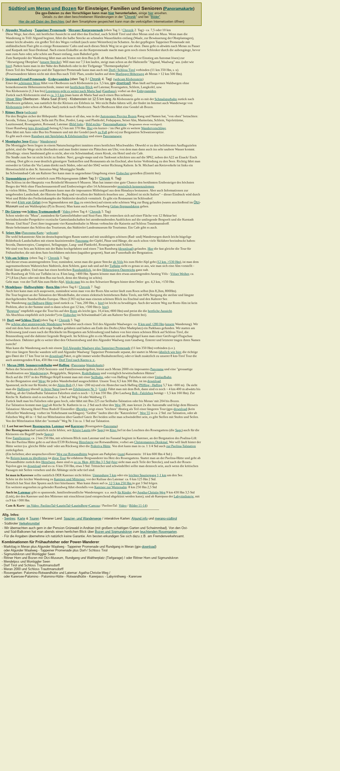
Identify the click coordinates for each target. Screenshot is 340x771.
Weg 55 (145, 413)
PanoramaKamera (114, 124)
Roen (73, 311)
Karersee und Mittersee (69, 479)
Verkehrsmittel (29, 523)
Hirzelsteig (86, 442)
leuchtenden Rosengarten (158, 532)
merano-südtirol (166, 518)
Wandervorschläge (153, 128)
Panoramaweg (112, 136)
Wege (42, 381)
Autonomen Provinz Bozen (118, 116)
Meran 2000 (15, 365)
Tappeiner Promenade (50, 30)
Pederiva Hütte (101, 446)
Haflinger (23, 389)
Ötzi (197, 202)
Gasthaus (109, 91)
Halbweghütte (34, 287)
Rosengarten (41, 426)
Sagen (48, 434)
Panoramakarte (178, 8)
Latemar (58, 426)
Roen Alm (53, 287)
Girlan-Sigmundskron (124, 206)
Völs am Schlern (16, 258)
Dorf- (10, 320)
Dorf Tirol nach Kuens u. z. (77, 360)
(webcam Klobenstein (127, 79)
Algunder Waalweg (18, 30)
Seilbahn (97, 377)
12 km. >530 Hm (169, 262)
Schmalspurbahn (166, 99)
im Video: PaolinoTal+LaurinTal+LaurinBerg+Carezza (63, 505)
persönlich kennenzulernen (135, 186)
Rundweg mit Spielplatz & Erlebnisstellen (59, 136)
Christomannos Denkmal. (151, 442)
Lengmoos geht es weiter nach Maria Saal (73, 91)
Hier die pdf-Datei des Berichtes (41, 21)
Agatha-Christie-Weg (151, 492)
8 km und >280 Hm (151, 324)
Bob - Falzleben (142, 393)
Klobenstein (14, 107)
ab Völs (118, 262)
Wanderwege (38, 373)
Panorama (82, 240)
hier (111, 13)
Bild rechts (93, 124)
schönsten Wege (29, 83)
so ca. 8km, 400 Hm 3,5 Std (92, 462)
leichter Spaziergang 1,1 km (147, 475)
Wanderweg (48, 141)
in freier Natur (50, 389)
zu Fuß (102, 132)
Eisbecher (122, 173)
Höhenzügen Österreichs (118, 270)
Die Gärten (13, 211)
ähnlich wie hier (170, 352)
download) (126, 248)
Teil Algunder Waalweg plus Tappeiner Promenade (96, 348)
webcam (30, 112)
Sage (100, 430)
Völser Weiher (179, 274)
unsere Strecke (50, 62)
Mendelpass (13, 287)
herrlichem (77, 87)
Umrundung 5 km (104, 475)
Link (102, 389)
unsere (170, 324)
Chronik (130, 17)
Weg (118, 405)
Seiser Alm (13, 233)
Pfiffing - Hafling (150, 385)
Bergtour (13, 311)
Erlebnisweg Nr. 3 (85, 389)
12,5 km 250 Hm (120, 483)
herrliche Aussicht (160, 311)
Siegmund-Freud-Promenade (25, 79)
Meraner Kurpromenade (85, 30)
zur (45, 405)
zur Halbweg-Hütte (40, 303)
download (123, 83)
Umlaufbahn (163, 377)
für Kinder (124, 492)
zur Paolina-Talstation (181, 446)
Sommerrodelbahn (39, 365)
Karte (21, 518)
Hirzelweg (48, 462)
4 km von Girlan (29, 202)
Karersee (77, 426)
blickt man (73, 282)
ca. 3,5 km (57, 95)
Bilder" (155, 17)
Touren (34, 518)
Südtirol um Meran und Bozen (42, 8)
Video (66, 211)
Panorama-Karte (33, 233)
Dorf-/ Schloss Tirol (122, 70)
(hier (114, 462)
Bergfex (82, 409)
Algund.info (139, 518)
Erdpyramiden (58, 79)
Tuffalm (115, 266)
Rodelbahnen (91, 373)
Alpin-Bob (64, 385)
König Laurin (81, 430)
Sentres (9, 518)
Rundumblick (81, 270)
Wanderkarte (94, 365)
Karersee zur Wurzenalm (110, 487)
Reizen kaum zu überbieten (28, 458)
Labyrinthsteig (184, 496)
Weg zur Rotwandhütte (72, 454)
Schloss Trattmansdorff (43, 211)
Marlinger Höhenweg (129, 74)
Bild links (76, 124)
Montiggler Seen (16, 141)
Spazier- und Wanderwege (82, 518)
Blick (89, 87)
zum (121, 454)
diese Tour (59, 458)
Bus (76, 202)
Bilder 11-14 (137, 505)
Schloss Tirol (30, 320)
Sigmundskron (16, 178)
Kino (113, 430)
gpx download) (39, 128)
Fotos (34, 141)
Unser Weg (14, 99)
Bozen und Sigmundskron (113, 532)
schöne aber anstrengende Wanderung (36, 324)
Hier (90, 128)
